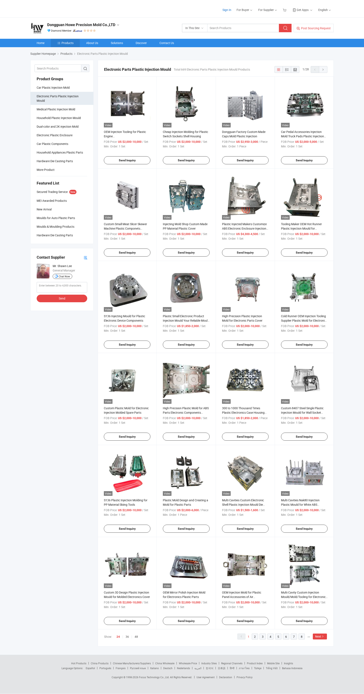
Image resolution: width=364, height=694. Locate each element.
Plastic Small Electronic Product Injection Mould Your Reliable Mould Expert (186, 320)
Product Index (255, 663)
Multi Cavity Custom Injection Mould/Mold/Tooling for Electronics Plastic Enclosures (304, 596)
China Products (99, 663)
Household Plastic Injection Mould (59, 118)
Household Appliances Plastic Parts (60, 152)
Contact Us (166, 43)
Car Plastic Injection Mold (53, 88)
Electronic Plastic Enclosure (54, 135)
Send (62, 298)
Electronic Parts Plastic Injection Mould (58, 98)
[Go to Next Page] (323, 69)
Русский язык (138, 668)
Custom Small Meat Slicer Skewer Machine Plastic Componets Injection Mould (125, 228)
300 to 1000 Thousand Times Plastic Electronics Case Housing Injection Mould (243, 412)
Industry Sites (209, 663)
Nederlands (183, 668)
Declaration (225, 677)
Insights (288, 663)
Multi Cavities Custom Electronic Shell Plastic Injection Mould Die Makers (243, 504)
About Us (92, 43)
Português (105, 668)
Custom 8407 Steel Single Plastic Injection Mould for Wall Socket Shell (302, 412)
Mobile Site (273, 663)
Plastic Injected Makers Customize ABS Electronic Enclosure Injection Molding (244, 228)
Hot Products (78, 663)
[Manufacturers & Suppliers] (57, 8)
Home (40, 43)
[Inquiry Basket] (285, 10)
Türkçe (257, 668)
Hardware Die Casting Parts (55, 161)
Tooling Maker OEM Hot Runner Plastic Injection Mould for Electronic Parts (301, 228)
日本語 (221, 668)
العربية (197, 668)
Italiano (154, 668)
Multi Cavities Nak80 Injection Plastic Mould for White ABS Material (300, 504)
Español (90, 668)
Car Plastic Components (52, 144)
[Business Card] (85, 257)
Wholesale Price (188, 663)
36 (127, 637)
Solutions (117, 43)
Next (318, 636)
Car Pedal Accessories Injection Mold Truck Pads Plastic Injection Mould (302, 136)
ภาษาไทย (244, 668)
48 (136, 637)
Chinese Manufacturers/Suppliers (132, 663)
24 (118, 636)
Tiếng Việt (272, 668)
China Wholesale (164, 663)
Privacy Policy (245, 677)
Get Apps (302, 10)
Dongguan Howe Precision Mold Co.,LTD (81, 25)
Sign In (226, 10)
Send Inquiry (127, 160)
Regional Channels (231, 663)
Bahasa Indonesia (292, 668)
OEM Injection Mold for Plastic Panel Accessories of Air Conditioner (241, 596)
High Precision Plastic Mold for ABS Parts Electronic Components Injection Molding (186, 412)
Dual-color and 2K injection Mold (58, 126)
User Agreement (206, 677)
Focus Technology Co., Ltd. (154, 677)
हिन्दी (232, 668)
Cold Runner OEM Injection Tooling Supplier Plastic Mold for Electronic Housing (303, 320)
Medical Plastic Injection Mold (56, 109)
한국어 (209, 668)
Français (121, 668)
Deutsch (168, 668)
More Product (46, 170)
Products (68, 43)
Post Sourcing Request (316, 28)
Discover (141, 43)
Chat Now (64, 276)
